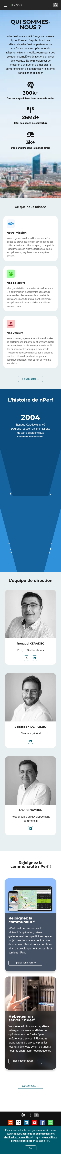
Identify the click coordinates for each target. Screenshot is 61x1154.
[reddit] (10, 1122)
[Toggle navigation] (5, 5)
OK (30, 1148)
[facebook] (42, 1122)
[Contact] (50, 1122)
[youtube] (34, 1122)
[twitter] (26, 658)
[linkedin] (35, 658)
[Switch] (26, 1115)
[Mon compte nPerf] (55, 5)
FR (36, 1115)
